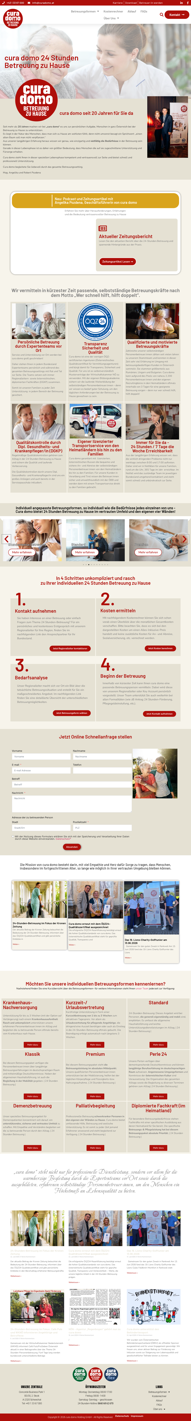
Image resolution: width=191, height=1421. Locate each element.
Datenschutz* (63, 838)
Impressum (137, 1416)
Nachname (79, 750)
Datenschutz (122, 1416)
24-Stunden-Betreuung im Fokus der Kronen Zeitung (39, 924)
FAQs (144, 11)
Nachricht (17, 792)
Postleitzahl (79, 822)
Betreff (16, 778)
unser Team (142, 988)
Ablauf (132, 11)
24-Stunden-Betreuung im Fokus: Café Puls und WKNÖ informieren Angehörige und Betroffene (36, 1332)
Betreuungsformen (83, 11)
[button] (161, 14)
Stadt (15, 822)
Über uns (110, 18)
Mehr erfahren (22, 552)
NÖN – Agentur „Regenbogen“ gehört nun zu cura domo (95, 1330)
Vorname (17, 750)
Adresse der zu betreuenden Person (32, 817)
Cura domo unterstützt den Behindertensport (143, 1330)
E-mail (15, 764)
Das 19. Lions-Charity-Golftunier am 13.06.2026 (146, 941)
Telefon (77, 764)
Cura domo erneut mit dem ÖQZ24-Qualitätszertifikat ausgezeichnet (89, 925)
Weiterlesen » (15, 1276)
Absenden (72, 846)
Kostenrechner (113, 11)
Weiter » (16, 944)
